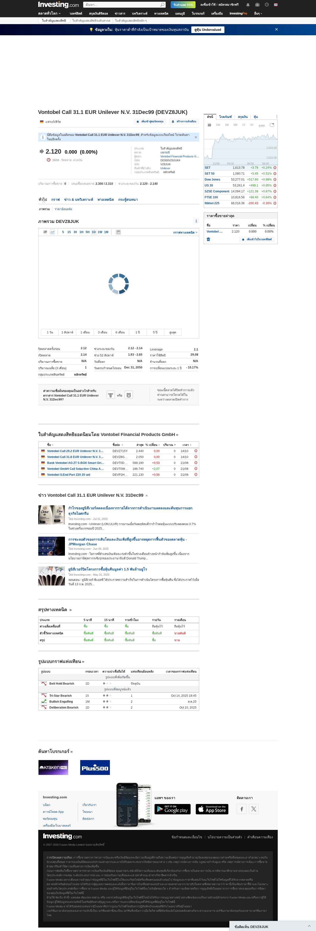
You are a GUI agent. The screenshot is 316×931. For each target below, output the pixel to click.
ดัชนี (210, 117)
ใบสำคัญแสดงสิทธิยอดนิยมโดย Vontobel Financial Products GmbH (106, 434)
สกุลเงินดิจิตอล (98, 13)
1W (100, 232)
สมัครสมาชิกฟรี (228, 4)
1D (94, 232)
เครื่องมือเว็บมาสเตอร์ (57, 825)
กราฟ (55, 199)
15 (69, 232)
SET (207, 167)
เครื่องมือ (217, 13)
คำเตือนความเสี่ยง (260, 837)
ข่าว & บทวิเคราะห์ (78, 199)
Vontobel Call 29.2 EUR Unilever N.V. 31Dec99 (76, 451)
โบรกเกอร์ (198, 13)
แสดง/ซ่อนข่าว (118, 232)
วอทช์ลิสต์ (75, 13)
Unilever (165, 168)
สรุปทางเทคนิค (53, 609)
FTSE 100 (211, 197)
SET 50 (210, 173)
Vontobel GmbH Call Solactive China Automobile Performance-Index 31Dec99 (76, 469)
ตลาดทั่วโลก (47, 13)
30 (75, 232)
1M (106, 232)
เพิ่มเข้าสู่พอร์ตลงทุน (152, 121)
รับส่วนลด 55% (183, 5)
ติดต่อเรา (88, 819)
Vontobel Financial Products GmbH (181, 156)
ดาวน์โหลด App (53, 812)
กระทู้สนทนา (128, 199)
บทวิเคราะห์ (139, 13)
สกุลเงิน (243, 117)
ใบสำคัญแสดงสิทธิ (54, 20)
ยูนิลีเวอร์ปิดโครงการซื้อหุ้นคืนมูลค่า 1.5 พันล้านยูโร (107, 569)
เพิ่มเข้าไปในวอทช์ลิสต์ (259, 239)
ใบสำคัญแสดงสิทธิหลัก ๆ (131, 20)
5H (88, 232)
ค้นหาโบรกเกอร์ (53, 751)
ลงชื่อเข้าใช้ (208, 4)
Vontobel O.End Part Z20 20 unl (68, 474)
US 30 (209, 185)
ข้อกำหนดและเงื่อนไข (187, 837)
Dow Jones (212, 179)
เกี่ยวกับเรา (89, 805)
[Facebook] (242, 809)
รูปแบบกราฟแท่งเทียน (59, 661)
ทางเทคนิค (161, 13)
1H (81, 232)
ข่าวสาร (120, 13)
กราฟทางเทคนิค (184, 232)
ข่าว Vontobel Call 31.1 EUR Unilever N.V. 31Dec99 (91, 495)
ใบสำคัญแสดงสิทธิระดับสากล (91, 20)
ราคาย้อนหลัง (63, 209)
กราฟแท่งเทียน (45, 232)
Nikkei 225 (212, 203)
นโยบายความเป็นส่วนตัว (225, 837)
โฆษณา (87, 812)
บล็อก (46, 805)
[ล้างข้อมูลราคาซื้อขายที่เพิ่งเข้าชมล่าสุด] (208, 238)
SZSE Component (217, 191)
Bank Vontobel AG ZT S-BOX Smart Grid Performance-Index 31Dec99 (76, 463)
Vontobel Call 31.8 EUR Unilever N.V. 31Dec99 (76, 457)
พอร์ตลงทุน (50, 819)
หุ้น (256, 117)
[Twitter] (254, 809)
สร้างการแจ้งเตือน (186, 121)
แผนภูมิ (180, 13)
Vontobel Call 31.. (219, 231)
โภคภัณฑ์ (225, 117)
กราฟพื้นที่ (52, 232)
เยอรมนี (165, 152)
